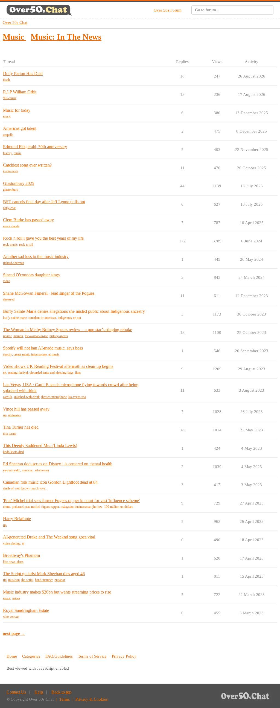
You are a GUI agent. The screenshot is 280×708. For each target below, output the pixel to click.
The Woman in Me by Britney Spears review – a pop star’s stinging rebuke (67, 329)
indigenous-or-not (69, 318)
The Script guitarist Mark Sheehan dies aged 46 (44, 573)
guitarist (59, 580)
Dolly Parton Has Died (23, 73)
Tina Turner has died (21, 427)
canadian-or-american (42, 318)
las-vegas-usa (77, 397)
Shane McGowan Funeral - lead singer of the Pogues (48, 293)
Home (12, 656)
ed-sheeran (42, 470)
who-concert (11, 616)
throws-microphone (54, 397)
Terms (64, 699)
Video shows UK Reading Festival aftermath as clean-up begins (58, 366)
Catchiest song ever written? (27, 165)
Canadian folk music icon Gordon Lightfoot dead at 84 (50, 482)
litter (78, 372)
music (7, 116)
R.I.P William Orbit (19, 92)
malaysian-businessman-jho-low (82, 507)
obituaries (14, 415)
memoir (18, 336)
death (6, 80)
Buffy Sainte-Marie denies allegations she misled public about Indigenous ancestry (74, 311)
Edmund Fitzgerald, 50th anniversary (35, 146)
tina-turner (9, 433)
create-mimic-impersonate (30, 354)
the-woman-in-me (36, 336)
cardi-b (7, 397)
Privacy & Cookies (91, 699)
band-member (44, 580)
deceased (8, 299)
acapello (8, 135)
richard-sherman (13, 263)
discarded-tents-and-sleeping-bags (52, 372)
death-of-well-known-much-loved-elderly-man (26, 488)
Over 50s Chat (15, 22)
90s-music (9, 98)
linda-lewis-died (13, 452)
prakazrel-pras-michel (26, 507)
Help (38, 692)
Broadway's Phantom (21, 555)
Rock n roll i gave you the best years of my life (43, 238)
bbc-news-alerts (13, 562)
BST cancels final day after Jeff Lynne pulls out (44, 201)
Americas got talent (19, 128)
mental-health (11, 470)
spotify (7, 354)
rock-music (10, 244)
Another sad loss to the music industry (36, 256)
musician (27, 470)
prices (16, 598)
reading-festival (18, 372)
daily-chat (9, 208)
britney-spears (58, 336)
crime (6, 507)
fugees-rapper (50, 507)
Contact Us (16, 692)
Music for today (16, 110)
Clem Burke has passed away (28, 219)
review (7, 336)
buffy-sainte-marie (15, 318)
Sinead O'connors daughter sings (31, 275)
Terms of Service (92, 656)
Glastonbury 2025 (18, 183)
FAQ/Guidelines (59, 656)
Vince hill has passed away (26, 409)
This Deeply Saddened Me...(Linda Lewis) (40, 445)
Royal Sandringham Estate (26, 610)
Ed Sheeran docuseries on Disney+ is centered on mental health (57, 464)
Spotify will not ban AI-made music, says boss (43, 348)
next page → (14, 633)
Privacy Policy (124, 656)
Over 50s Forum (168, 10)
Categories (31, 656)
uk (4, 372)
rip (5, 415)
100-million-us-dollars (118, 507)
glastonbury (10, 189)
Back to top (61, 692)
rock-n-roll (26, 244)
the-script (27, 580)
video (6, 281)
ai (23, 543)
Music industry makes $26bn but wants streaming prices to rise (57, 592)
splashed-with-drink (27, 397)
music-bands (11, 226)
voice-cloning (12, 543)
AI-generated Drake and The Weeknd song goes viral (49, 537)
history (7, 153)
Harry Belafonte (17, 518)
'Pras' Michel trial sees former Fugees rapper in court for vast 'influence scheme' (71, 500)
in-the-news (10, 171)
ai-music (53, 354)
